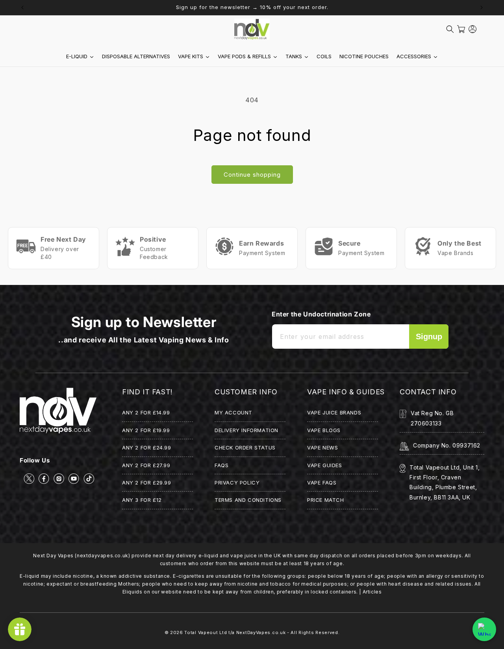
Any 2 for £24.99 (146, 447)
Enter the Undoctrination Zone (321, 314)
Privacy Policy (237, 482)
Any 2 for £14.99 (146, 412)
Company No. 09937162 (446, 445)
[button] (450, 29)
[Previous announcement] (22, 7)
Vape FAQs (321, 482)
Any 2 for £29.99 (146, 482)
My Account (233, 412)
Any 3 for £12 (142, 500)
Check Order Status (245, 447)
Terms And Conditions (248, 500)
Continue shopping (252, 174)
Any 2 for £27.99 (146, 465)
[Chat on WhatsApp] (484, 629)
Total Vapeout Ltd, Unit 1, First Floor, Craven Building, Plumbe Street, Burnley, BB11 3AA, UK (445, 482)
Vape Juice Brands (334, 412)
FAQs (221, 465)
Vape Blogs (324, 430)
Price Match (325, 500)
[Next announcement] (481, 7)
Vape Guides (324, 465)
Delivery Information (246, 430)
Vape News (322, 447)
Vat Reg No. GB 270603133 (432, 418)
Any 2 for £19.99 (146, 430)
